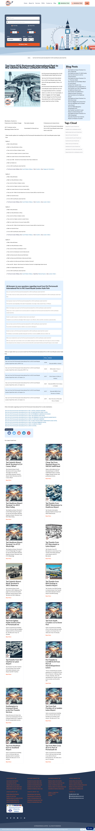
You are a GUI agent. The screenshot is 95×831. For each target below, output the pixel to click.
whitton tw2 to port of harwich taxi (72, 143)
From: (10, 18)
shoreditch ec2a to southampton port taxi (73, 129)
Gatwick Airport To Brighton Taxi (76, 788)
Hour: (24, 36)
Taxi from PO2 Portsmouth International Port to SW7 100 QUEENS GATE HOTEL (25, 415)
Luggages (29, 29)
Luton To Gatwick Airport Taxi (12, 802)
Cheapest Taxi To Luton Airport (13, 784)
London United (46, 202)
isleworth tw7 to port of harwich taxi (72, 126)
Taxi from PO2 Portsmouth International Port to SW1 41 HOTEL (21, 425)
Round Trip (32, 25)
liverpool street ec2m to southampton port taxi (74, 152)
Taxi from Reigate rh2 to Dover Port (76, 101)
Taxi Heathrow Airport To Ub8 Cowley (77, 73)
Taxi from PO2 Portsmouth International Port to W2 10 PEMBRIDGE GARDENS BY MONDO (28, 414)
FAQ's (43, 3)
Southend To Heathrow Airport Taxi (34, 788)
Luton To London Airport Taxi (12, 800)
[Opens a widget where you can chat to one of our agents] (90, 828)
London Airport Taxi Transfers (12, 794)
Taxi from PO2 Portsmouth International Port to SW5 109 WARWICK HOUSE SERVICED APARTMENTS (30, 417)
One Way (15, 25)
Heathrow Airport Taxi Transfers (55, 780)
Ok (82, 829)
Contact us (49, 3)
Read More (8, 480)
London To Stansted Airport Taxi (34, 798)
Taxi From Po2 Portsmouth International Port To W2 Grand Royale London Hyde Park (49, 57)
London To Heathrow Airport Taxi (55, 784)
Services (37, 3)
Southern (38, 169)
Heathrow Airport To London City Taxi (56, 782)
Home (25, 3)
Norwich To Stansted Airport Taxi (34, 802)
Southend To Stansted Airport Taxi (34, 784)
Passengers (13, 29)
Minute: (30, 36)
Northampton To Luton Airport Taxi (14, 788)
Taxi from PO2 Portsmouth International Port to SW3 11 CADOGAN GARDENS (24, 419)
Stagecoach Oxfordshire (48, 169)
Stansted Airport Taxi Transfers (33, 794)
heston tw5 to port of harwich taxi (72, 135)
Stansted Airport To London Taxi (34, 796)
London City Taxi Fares (11, 796)
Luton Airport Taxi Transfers (12, 780)
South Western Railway (27, 169)
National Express (42, 273)
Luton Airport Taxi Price (11, 782)
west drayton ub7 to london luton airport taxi (74, 149)
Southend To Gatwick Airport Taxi (34, 782)
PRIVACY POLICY (52, 794)
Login (87, 3)
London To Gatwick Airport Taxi (75, 782)
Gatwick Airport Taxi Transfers (75, 780)
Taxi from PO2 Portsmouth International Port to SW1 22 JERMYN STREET (23, 424)
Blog (55, 3)
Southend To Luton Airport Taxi (34, 786)
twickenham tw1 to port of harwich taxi (73, 146)
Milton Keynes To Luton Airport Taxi (14, 786)
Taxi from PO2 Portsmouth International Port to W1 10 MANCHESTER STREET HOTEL (26, 412)
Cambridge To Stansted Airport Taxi (34, 800)
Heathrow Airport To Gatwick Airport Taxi (57, 786)
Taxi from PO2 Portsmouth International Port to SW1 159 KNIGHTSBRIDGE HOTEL (25, 422)
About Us (31, 3)
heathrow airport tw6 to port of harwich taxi (74, 132)
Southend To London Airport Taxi (34, 780)
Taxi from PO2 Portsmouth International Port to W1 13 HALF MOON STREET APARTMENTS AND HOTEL (31, 420)
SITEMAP (50, 795)
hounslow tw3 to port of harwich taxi (72, 140)
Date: (8, 36)
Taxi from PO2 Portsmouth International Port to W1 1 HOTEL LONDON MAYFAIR (25, 410)
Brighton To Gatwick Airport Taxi (76, 786)
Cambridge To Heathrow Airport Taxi (56, 788)
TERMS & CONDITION (53, 792)
